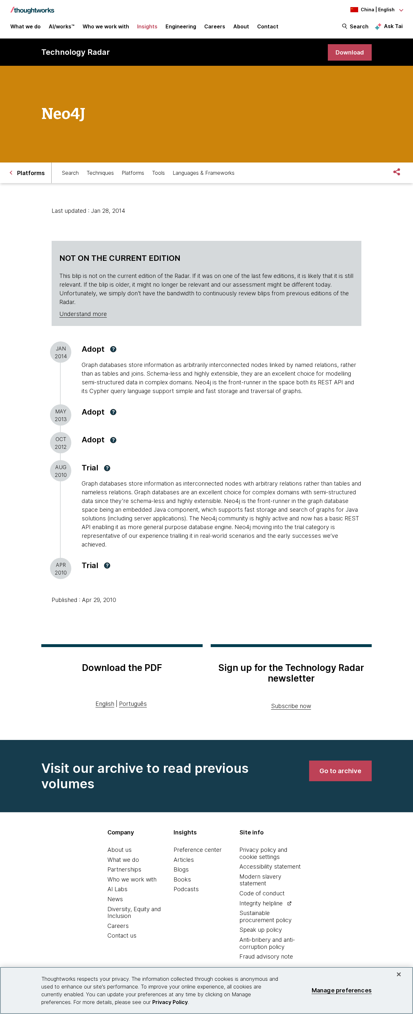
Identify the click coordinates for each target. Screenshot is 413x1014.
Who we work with (131, 879)
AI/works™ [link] (62, 26)
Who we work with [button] (106, 26)
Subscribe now (291, 706)
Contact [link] (267, 26)
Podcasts (186, 889)
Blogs (181, 869)
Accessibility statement (270, 866)
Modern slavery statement (260, 880)
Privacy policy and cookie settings (263, 853)
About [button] (241, 26)
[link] (350, 52)
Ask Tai (393, 26)
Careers (118, 925)
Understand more (83, 313)
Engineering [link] (181, 26)
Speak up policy (260, 929)
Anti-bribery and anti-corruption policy (267, 943)
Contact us (121, 935)
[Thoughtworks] (32, 7)
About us (119, 849)
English (105, 703)
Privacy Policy (170, 1002)
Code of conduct (262, 893)
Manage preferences (342, 990)
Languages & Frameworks (204, 173)
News (115, 899)
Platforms (133, 173)
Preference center (198, 849)
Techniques (100, 173)
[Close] (399, 974)
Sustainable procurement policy (265, 916)
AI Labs (117, 889)
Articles (184, 859)
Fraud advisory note (266, 956)
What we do (123, 859)
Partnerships (124, 869)
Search (359, 26)
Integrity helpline (261, 903)
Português (133, 703)
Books (182, 879)
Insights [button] (147, 26)
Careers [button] (214, 26)
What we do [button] (25, 26)
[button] (113, 349)
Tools (158, 173)
